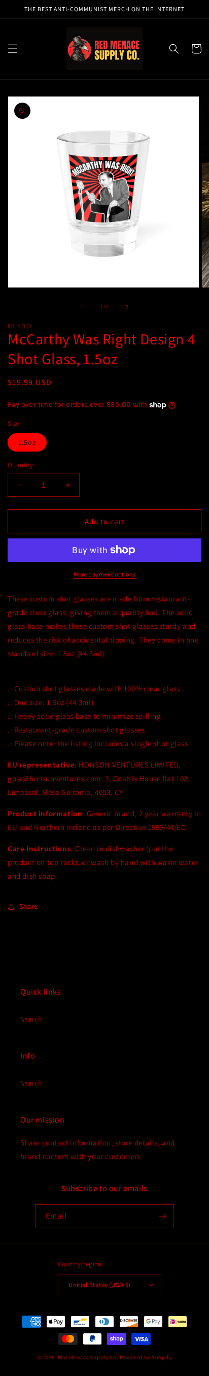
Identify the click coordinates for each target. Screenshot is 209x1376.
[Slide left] (82, 307)
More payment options (105, 574)
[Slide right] (127, 307)
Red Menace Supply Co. (88, 1357)
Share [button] (28, 906)
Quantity (20, 465)
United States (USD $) (99, 1285)
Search (31, 1018)
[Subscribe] (162, 1216)
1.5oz (27, 442)
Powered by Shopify (146, 1357)
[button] (13, 49)
